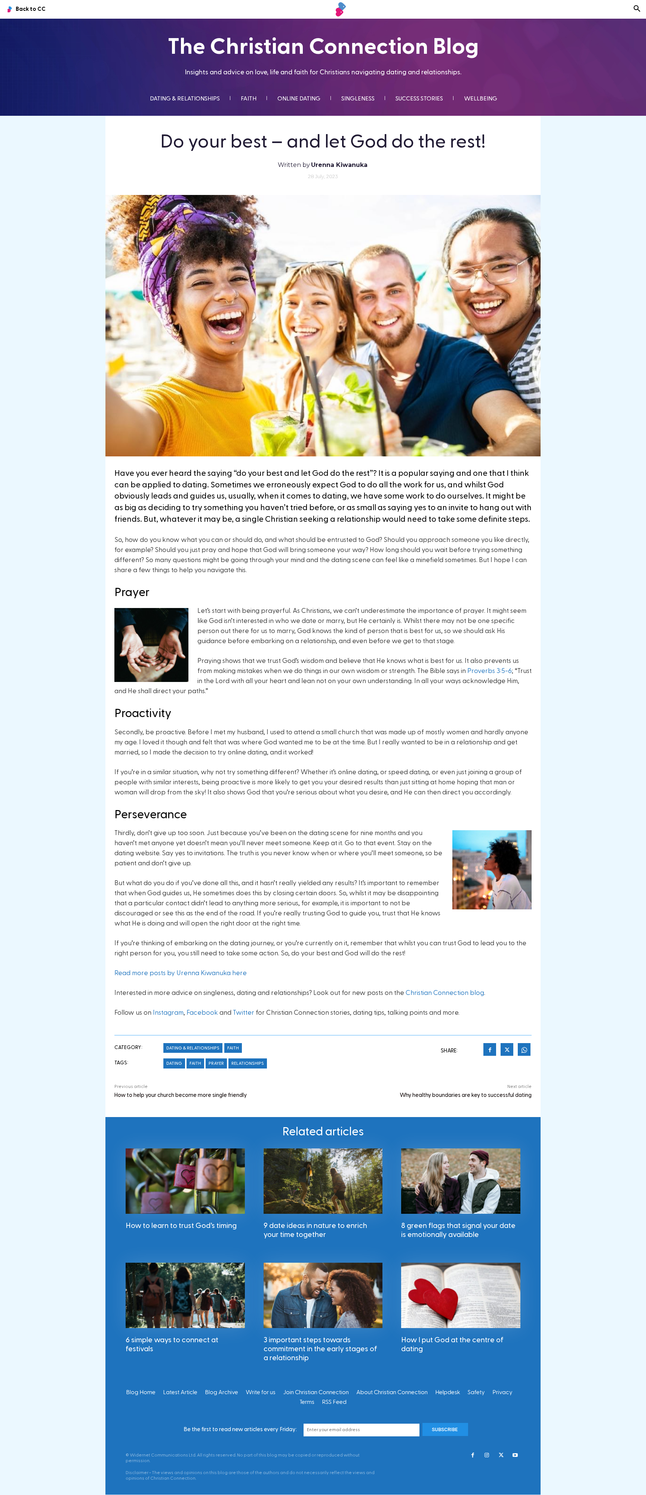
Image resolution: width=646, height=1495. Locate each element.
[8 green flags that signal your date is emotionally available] (460, 1181)
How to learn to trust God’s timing (181, 1225)
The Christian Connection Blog (323, 47)
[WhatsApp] (524, 1050)
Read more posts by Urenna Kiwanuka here (180, 973)
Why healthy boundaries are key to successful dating (466, 1095)
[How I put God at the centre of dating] (460, 1295)
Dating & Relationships (192, 1048)
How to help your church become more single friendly (180, 1095)
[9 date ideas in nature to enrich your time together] (323, 1181)
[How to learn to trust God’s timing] (185, 1181)
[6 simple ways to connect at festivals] (185, 1295)
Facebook (202, 1012)
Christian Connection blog (445, 993)
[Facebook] (489, 1050)
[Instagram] (487, 1456)
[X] (506, 1050)
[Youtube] (515, 1456)
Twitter (243, 1012)
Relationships (247, 1063)
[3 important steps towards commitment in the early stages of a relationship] (323, 1295)
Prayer (216, 1063)
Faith (233, 1048)
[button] (637, 9)
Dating (174, 1063)
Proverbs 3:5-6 (489, 671)
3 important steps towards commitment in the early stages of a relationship (320, 1349)
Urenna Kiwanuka (339, 164)
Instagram (168, 1012)
